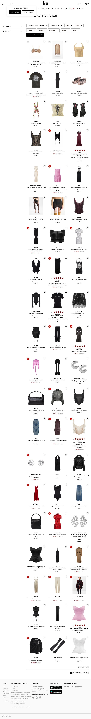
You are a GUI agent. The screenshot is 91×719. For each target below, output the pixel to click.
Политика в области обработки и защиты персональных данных (20, 699)
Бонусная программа (6, 689)
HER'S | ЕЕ (79, 350)
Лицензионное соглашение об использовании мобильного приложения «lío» (18, 703)
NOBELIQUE (36, 61)
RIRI (79, 186)
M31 (36, 217)
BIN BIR (36, 150)
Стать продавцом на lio (38, 686)
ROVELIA (36, 596)
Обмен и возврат (15, 690)
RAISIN (57, 474)
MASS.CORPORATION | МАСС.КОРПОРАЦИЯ (57, 316)
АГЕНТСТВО (80, 9)
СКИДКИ (71, 9)
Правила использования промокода (20, 692)
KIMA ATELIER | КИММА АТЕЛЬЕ (36, 566)
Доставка (13, 688)
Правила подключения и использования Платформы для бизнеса (40, 690)
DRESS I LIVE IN (79, 596)
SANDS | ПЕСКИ (36, 312)
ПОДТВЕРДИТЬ (14, 12)
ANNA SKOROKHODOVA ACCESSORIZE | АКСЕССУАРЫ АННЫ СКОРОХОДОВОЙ (79, 534)
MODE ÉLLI (58, 282)
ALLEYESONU (57, 378)
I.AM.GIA (79, 61)
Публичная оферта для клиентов (19, 694)
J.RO (57, 439)
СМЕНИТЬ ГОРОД (28, 12)
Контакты (5, 701)
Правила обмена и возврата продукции (21, 696)
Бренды (64, 9)
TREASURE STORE (79, 378)
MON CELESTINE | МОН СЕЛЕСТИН (79, 443)
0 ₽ (88, 4)
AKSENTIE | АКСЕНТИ (36, 186)
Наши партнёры (5, 696)
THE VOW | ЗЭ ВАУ (57, 150)
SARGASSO (79, 248)
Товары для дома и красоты (49, 9)
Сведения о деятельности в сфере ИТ (20, 707)
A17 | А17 (36, 91)
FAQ (4, 699)
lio (4, 686)
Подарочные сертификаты (6, 692)
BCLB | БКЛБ (79, 312)
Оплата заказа (14, 686)
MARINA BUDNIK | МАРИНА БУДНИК (79, 155)
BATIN (36, 408)
